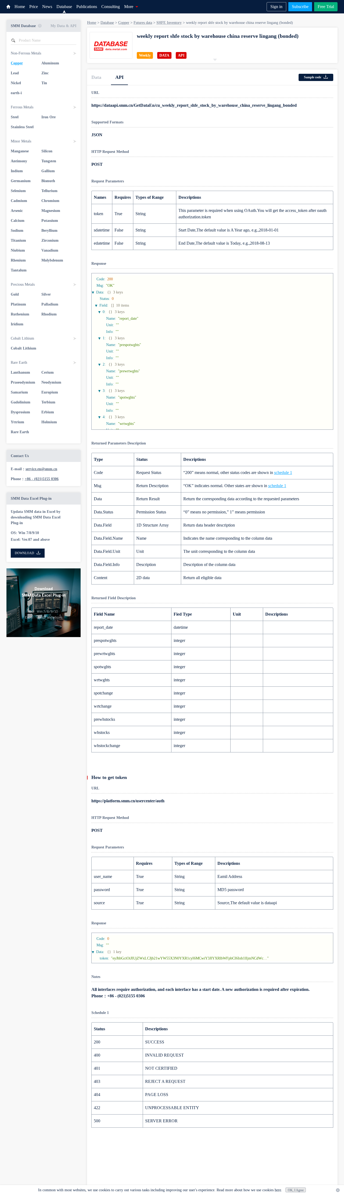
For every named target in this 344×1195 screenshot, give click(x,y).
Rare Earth (20, 432)
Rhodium (49, 314)
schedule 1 (283, 472)
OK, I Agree (296, 1190)
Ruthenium (20, 314)
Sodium (17, 231)
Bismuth (48, 181)
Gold (15, 294)
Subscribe (300, 6)
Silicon (46, 151)
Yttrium (17, 422)
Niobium (18, 250)
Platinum (18, 304)
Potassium (49, 221)
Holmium (49, 422)
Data (96, 77)
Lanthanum (20, 372)
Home (20, 6)
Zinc (45, 73)
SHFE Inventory (169, 23)
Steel (15, 117)
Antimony (19, 161)
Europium (49, 392)
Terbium (48, 402)
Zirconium (50, 240)
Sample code (312, 77)
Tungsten (48, 161)
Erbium (47, 412)
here (278, 1190)
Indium (17, 171)
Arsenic (17, 211)
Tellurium (49, 191)
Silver (46, 294)
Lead (15, 73)
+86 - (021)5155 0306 (42, 479)
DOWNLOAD (24, 553)
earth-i (16, 93)
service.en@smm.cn (41, 469)
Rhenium (18, 260)
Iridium (17, 324)
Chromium (50, 201)
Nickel (16, 83)
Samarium (19, 392)
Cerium (47, 372)
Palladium (49, 304)
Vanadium (49, 250)
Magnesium (50, 211)
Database (64, 6)
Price (33, 6)
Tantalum (19, 270)
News (47, 6)
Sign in (276, 6)
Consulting (110, 6)
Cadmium (19, 201)
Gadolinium (20, 402)
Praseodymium (23, 382)
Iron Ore (48, 117)
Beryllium (49, 231)
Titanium (18, 240)
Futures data (143, 23)
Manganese (20, 151)
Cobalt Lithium (23, 348)
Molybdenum (52, 260)
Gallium (48, 171)
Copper (17, 63)
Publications (86, 6)
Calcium (17, 221)
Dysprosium (20, 412)
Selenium (18, 191)
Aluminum (50, 63)
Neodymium (51, 382)
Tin (44, 83)
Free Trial (326, 6)
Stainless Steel (22, 127)
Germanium (21, 181)
